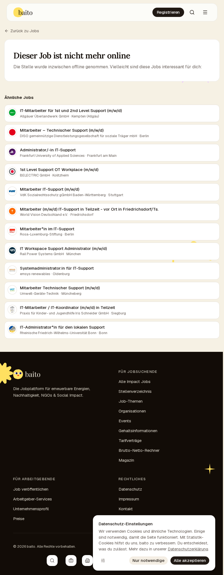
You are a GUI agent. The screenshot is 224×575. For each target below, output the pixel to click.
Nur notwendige (148, 560)
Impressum (129, 499)
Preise (18, 518)
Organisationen (132, 411)
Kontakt (126, 508)
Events (125, 420)
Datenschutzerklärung (188, 549)
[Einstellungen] (103, 560)
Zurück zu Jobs (24, 30)
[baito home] (26, 374)
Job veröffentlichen (30, 489)
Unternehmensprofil (31, 508)
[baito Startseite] (23, 12)
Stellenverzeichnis (135, 391)
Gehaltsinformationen (138, 430)
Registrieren (168, 12)
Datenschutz (130, 489)
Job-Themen (131, 401)
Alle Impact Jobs (135, 381)
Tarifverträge (130, 440)
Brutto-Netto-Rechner (139, 450)
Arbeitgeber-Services (32, 499)
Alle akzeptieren (190, 560)
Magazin (126, 460)
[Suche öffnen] (192, 12)
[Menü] (205, 12)
